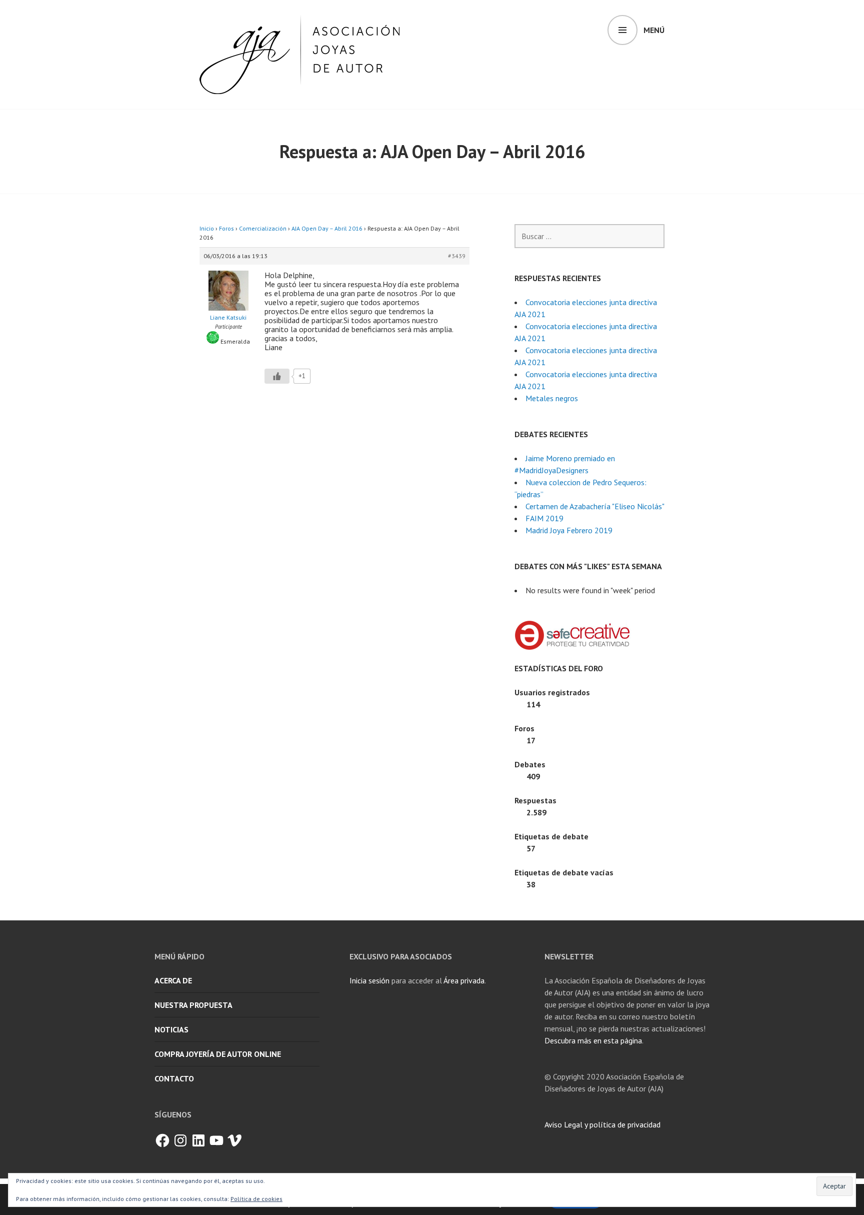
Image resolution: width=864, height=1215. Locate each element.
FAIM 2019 (545, 518)
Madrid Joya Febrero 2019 (569, 530)
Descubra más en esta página (593, 1040)
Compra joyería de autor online (217, 1054)
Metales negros (552, 398)
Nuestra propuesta (193, 1005)
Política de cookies (256, 1198)
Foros (226, 228)
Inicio (207, 228)
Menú (654, 30)
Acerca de (173, 980)
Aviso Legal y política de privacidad (602, 1124)
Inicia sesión (370, 980)
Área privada (464, 980)
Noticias (171, 1029)
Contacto (174, 1078)
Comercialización (262, 228)
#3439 (457, 256)
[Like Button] (277, 376)
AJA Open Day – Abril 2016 (327, 228)
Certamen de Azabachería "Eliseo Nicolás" (595, 506)
